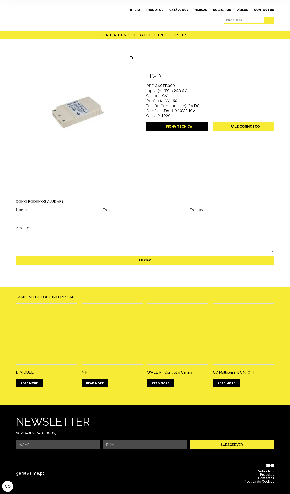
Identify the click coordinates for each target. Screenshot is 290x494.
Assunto (22, 228)
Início (135, 10)
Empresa (197, 210)
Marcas (200, 10)
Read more (29, 383)
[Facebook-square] (138, 473)
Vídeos (242, 10)
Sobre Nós (222, 10)
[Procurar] (269, 20)
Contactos (264, 10)
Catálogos (179, 10)
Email (107, 210)
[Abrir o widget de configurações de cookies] (7, 486)
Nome (21, 210)
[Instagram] (151, 473)
